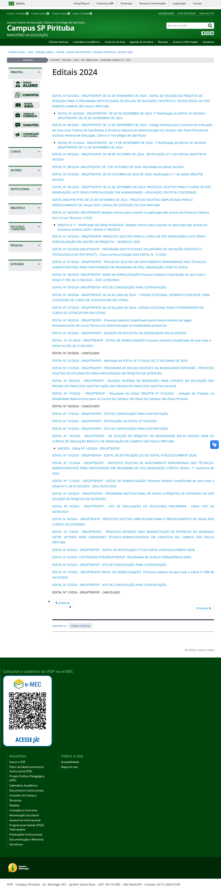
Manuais (163, 42)
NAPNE (60, 52)
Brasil (20, 3)
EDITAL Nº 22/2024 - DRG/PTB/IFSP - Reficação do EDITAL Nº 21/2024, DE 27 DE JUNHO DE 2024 (119, 361)
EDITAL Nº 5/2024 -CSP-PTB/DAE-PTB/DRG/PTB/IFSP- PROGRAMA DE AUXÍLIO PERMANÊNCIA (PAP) (121, 557)
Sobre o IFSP (17, 762)
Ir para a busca (60, 13)
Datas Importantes (79, 52)
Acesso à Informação (185, 42)
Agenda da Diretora (141, 42)
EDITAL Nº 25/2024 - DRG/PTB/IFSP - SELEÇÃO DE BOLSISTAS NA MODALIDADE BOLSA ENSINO (119, 333)
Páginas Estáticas (104, 52)
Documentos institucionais (26, 790)
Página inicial (17, 52)
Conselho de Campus (22, 795)
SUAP (76, 60)
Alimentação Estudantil (24, 815)
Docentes (15, 800)
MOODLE (66, 60)
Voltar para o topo (200, 650)
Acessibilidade (166, 13)
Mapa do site (206, 13)
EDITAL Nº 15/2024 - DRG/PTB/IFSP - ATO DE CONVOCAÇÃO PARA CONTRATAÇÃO (110, 428)
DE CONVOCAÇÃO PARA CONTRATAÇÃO (137, 287)
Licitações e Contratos (23, 810)
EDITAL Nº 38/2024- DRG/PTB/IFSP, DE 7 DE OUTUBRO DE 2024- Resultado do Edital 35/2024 (118, 167)
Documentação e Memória (26, 839)
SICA (128, 60)
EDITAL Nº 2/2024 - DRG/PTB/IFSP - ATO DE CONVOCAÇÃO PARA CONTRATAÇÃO (109, 585)
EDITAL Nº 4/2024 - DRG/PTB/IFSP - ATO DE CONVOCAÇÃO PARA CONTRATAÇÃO (109, 565)
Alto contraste (187, 13)
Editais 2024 (74, 71)
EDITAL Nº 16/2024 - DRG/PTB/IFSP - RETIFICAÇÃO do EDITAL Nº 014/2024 (104, 421)
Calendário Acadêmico (86, 42)
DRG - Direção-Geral (41, 52)
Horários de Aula (115, 42)
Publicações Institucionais (25, 834)
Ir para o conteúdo (17, 13)
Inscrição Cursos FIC (112, 60)
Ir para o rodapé (82, 13)
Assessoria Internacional (24, 820)
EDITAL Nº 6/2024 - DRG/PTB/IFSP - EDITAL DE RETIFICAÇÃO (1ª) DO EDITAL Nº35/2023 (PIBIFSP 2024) (123, 550)
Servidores (16, 844)
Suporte (55, 60)
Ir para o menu (40, 13)
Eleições (14, 805)
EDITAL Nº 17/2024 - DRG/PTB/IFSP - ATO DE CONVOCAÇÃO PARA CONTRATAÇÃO (110, 414)
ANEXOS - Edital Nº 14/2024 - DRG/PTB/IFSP (89, 448)
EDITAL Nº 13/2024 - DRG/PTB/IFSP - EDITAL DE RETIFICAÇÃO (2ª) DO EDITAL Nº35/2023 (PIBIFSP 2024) (124, 455)
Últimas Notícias (58, 42)
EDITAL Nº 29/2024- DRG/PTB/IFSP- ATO (80, 287)
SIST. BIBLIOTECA (89, 60)
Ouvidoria (208, 42)
